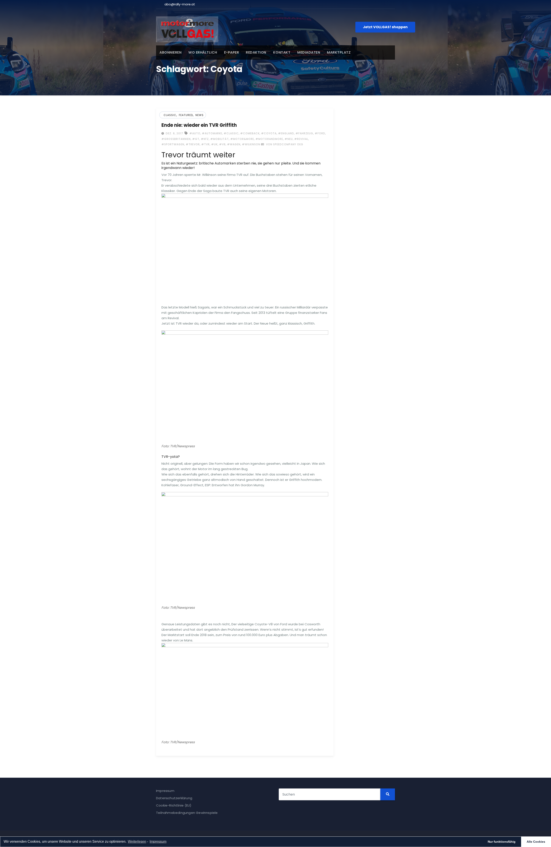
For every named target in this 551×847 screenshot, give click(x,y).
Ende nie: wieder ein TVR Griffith (199, 125)
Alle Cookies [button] (536, 841)
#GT (195, 139)
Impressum (165, 790)
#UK (214, 144)
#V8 (222, 144)
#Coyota (269, 133)
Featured (186, 115)
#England (286, 133)
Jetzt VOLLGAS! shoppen (385, 27)
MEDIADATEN (308, 52)
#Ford (320, 133)
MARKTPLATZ (339, 52)
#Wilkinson (251, 144)
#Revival (301, 139)
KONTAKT (282, 52)
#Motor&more (242, 139)
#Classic (231, 133)
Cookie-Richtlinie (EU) (173, 805)
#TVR (205, 144)
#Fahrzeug (304, 133)
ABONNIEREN (170, 52)
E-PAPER (231, 52)
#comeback (250, 133)
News (199, 115)
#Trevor (193, 144)
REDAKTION (256, 52)
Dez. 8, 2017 (174, 133)
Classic (170, 115)
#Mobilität (219, 139)
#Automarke (212, 133)
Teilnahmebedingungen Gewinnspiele (187, 812)
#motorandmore (269, 139)
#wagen (233, 144)
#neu (289, 139)
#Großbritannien (176, 139)
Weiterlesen (137, 841)
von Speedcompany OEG (284, 144)
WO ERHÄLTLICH (202, 52)
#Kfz (205, 139)
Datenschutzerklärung (174, 798)
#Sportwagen (172, 144)
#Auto (194, 133)
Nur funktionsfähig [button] (501, 841)
